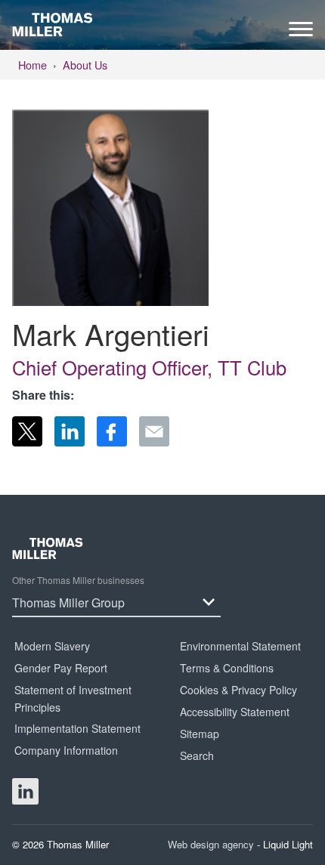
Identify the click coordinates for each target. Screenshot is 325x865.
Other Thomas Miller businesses (78, 579)
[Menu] (301, 33)
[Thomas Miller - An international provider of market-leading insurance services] (52, 24)
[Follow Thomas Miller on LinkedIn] (25, 791)
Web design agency (212, 844)
